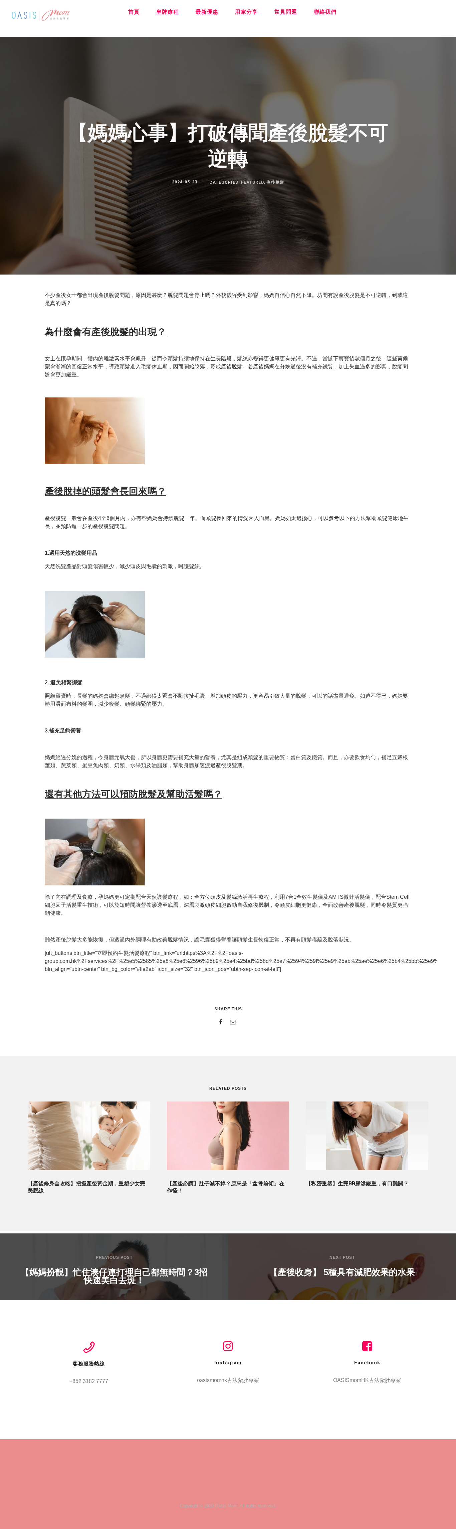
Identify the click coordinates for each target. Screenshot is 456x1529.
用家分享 (246, 12)
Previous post (114, 1257)
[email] (234, 1022)
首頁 (134, 12)
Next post (342, 1257)
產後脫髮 (275, 182)
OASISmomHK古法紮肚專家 (367, 1380)
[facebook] (222, 1022)
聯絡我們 (325, 12)
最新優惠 (207, 12)
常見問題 (285, 12)
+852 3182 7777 (88, 1381)
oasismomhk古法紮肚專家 (228, 1380)
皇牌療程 (167, 12)
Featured (252, 182)
